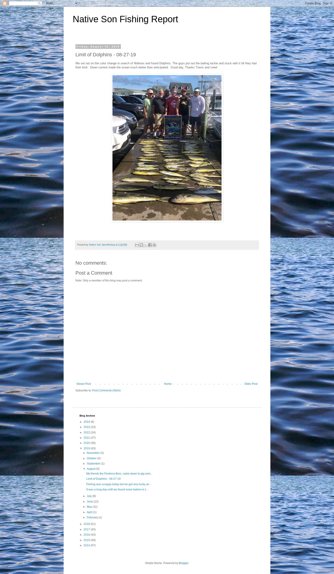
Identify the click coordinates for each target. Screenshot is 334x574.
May (90, 506)
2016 (87, 534)
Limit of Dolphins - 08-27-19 (103, 478)
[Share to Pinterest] (154, 245)
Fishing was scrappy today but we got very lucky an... (118, 484)
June (90, 501)
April (90, 512)
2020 (87, 443)
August (91, 468)
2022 (87, 432)
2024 (87, 421)
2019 (87, 448)
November (93, 453)
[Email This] (137, 245)
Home (168, 383)
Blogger (183, 563)
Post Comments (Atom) (106, 390)
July (89, 496)
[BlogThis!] (141, 245)
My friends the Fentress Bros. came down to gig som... (119, 473)
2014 (87, 545)
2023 (87, 427)
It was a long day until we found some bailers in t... (117, 489)
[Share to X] (145, 245)
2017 (87, 529)
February (93, 517)
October (92, 458)
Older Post (250, 383)
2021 (87, 437)
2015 (87, 540)
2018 (87, 524)
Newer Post (84, 383)
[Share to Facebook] (150, 245)
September (94, 463)
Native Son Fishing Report (125, 19)
